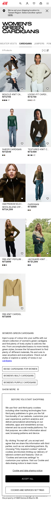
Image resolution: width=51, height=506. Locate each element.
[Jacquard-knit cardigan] (38, 238)
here (10, 15)
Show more (9, 389)
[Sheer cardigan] (13, 128)
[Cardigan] (38, 183)
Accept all (27, 479)
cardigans (7, 360)
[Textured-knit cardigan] (38, 128)
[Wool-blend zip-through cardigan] (13, 183)
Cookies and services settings (27, 490)
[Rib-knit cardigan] (13, 293)
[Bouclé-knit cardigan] (13, 73)
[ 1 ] (43, 50)
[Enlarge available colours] (4, 155)
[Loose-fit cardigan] (38, 73)
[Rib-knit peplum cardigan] (13, 238)
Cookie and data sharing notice (27, 470)
